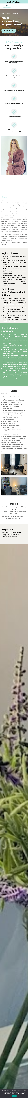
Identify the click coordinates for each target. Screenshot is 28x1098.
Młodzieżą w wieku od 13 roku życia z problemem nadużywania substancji (14, 76)
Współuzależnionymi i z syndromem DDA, (14, 103)
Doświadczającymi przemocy (14, 116)
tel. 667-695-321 (8, 31)
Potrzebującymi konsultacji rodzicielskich (14, 90)
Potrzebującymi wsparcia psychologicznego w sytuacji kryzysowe (14, 130)
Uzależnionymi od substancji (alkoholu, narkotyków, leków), (14, 62)
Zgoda (14, 1095)
